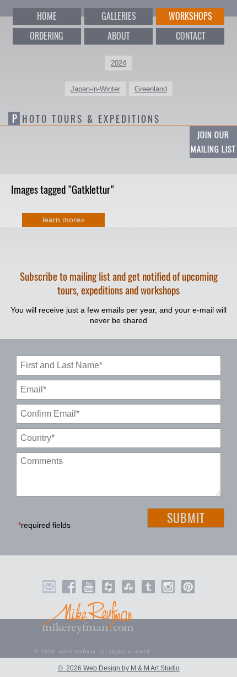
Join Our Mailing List (213, 142)
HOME (47, 16)
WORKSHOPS (190, 16)
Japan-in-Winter (95, 89)
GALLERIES (118, 16)
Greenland (150, 89)
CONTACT (190, 36)
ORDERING (46, 36)
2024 (118, 63)
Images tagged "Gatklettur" (62, 189)
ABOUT (118, 36)
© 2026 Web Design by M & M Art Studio (119, 668)
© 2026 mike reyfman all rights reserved (92, 651)
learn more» (63, 219)
